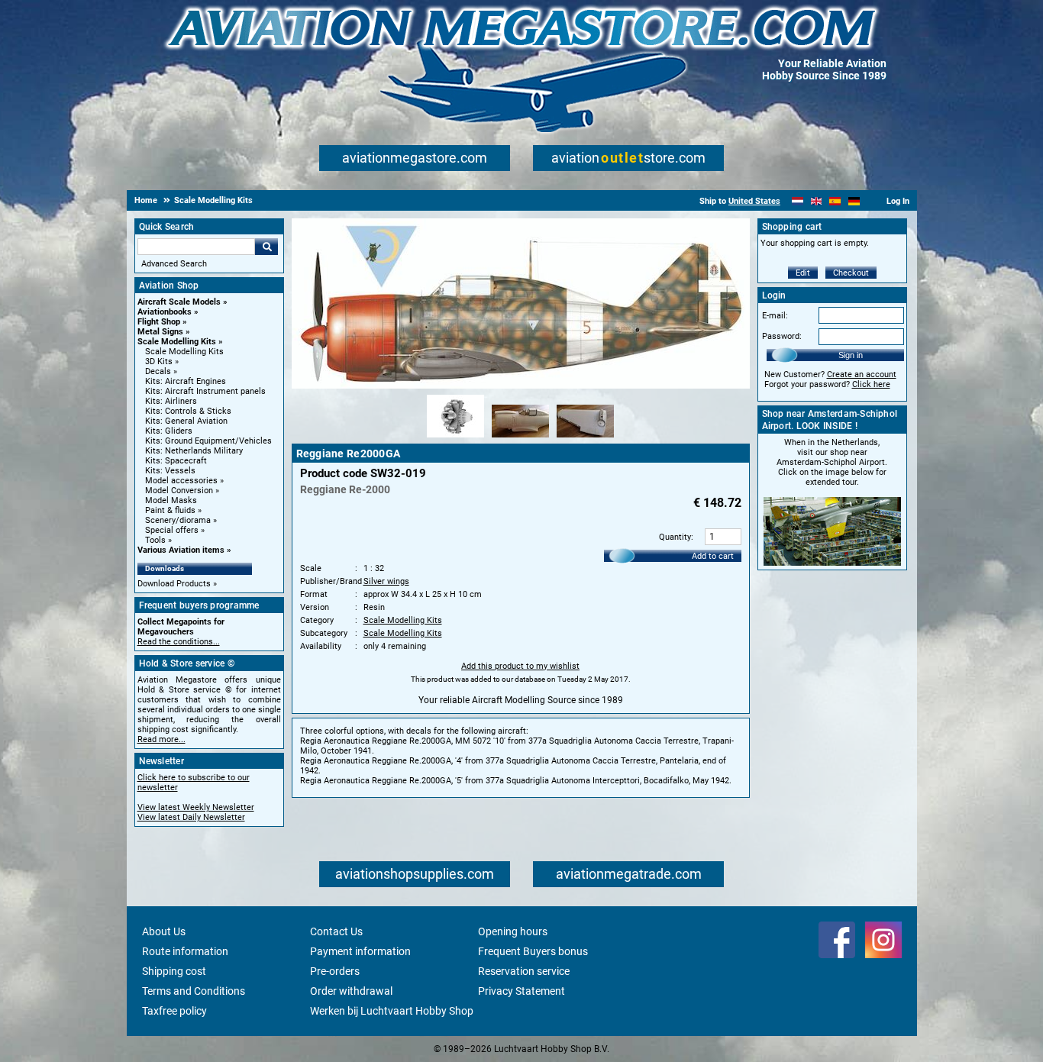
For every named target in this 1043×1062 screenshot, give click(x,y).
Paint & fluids (170, 510)
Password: (782, 336)
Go (266, 246)
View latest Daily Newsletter (191, 817)
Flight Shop (158, 322)
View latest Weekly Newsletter (195, 807)
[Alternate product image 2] (520, 438)
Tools (155, 540)
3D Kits (159, 361)
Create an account (861, 374)
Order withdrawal (351, 991)
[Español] (835, 201)
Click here (871, 384)
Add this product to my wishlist (520, 666)
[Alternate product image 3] (585, 438)
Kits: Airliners (171, 401)
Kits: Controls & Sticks (188, 411)
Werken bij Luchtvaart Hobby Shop (391, 1011)
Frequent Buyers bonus (533, 951)
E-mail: (775, 316)
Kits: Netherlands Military (194, 451)
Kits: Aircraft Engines (185, 381)
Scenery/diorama (178, 520)
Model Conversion (179, 490)
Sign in (850, 355)
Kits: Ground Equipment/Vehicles (208, 441)
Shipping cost (174, 971)
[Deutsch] (854, 201)
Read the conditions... (178, 642)
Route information (185, 951)
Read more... (161, 739)
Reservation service (524, 971)
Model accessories (181, 481)
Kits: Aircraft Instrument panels (205, 391)
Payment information (360, 951)
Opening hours (512, 931)
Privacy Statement (521, 991)
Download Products (174, 584)
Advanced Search (174, 264)
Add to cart (713, 556)
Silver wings (386, 581)
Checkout (851, 273)
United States (754, 201)
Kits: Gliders (168, 431)
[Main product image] (521, 385)
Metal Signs (160, 332)
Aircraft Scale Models (179, 302)
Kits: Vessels (170, 471)
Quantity (675, 537)
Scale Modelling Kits (176, 342)
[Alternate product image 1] (455, 438)
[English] (816, 201)
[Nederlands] (797, 201)
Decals (158, 371)
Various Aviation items (180, 550)
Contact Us (336, 931)
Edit (803, 273)
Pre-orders (335, 971)
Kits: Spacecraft (176, 461)
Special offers (172, 530)
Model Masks (171, 500)
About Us (164, 931)
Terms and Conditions (193, 991)
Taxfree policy (174, 1011)
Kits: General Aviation (186, 421)
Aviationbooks (164, 312)
